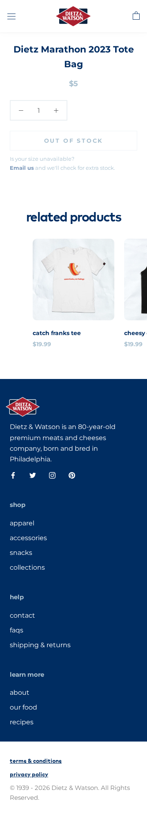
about (19, 692)
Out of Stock (73, 140)
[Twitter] (32, 475)
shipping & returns (40, 645)
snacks (21, 553)
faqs (16, 630)
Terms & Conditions (36, 760)
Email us (22, 167)
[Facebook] (13, 475)
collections (27, 567)
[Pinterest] (72, 475)
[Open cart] (136, 16)
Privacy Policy (29, 774)
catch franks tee (57, 333)
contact (22, 615)
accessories (28, 538)
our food (23, 707)
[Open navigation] (11, 16)
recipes (21, 722)
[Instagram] (52, 475)
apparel (22, 523)
